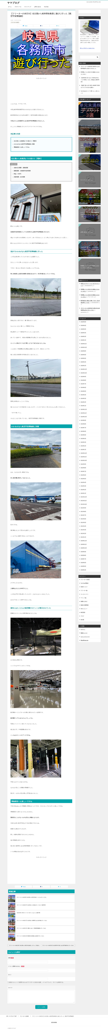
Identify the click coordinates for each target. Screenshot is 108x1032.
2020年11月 (84, 544)
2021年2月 (83, 533)
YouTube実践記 (84, 583)
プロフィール (18, 6)
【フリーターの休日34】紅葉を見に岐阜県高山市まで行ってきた (89, 127)
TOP (12, 1016)
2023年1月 (83, 449)
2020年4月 (83, 570)
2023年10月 (84, 416)
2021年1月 (83, 537)
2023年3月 (83, 442)
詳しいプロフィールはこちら (87, 48)
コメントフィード (85, 636)
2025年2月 (83, 365)
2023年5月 (83, 435)
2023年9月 (83, 420)
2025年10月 (84, 347)
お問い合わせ (37, 6)
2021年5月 (83, 522)
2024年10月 (84, 373)
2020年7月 (83, 559)
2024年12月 (84, 369)
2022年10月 (84, 460)
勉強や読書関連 (84, 605)
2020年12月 (84, 540)
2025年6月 (83, 354)
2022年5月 (83, 478)
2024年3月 (83, 398)
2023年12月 (84, 409)
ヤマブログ (13, 2)
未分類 (82, 619)
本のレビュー (84, 608)
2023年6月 (83, 431)
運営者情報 (54, 1022)
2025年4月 (83, 362)
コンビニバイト (84, 594)
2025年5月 (83, 358)
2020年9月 (83, 551)
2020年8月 (83, 555)
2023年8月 (83, 424)
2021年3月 (83, 529)
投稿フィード (84, 633)
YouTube (46, 6)
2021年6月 (83, 518)
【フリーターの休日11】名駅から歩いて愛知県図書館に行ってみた (31, 928)
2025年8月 (83, 351)
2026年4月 (83, 332)
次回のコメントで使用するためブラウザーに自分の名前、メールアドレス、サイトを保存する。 (36, 982)
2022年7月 (83, 471)
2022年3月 (83, 486)
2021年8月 (83, 511)
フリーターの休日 (15, 22)
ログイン (83, 629)
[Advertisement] (41, 91)
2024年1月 (83, 405)
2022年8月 (83, 467)
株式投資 (83, 612)
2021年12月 (84, 497)
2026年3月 (83, 336)
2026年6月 (83, 325)
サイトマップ (27, 6)
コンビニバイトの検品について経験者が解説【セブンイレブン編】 (89, 145)
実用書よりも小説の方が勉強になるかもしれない (89, 266)
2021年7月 (83, 515)
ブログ (82, 616)
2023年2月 (83, 446)
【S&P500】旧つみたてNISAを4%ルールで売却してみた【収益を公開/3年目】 (90, 79)
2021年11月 (84, 500)
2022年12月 (84, 453)
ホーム (9, 6)
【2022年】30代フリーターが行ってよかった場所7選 (28, 912)
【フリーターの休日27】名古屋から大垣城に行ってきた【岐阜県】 (31, 905)
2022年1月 (83, 493)
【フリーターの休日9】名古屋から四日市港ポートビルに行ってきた (31, 897)
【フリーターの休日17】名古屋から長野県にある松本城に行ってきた (31, 920)
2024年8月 (83, 380)
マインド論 (83, 597)
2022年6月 (83, 475)
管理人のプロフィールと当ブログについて (89, 162)
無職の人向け (84, 601)
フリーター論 (84, 590)
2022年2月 (83, 489)
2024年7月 (83, 383)
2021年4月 (83, 526)
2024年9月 (83, 376)
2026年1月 (83, 340)
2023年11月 (84, 413)
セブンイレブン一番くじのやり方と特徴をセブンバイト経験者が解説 (89, 197)
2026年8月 (83, 321)
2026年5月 (83, 329)
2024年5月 (83, 391)
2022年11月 (84, 456)
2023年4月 (83, 438)
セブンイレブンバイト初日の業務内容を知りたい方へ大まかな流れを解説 (89, 214)
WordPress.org (84, 640)
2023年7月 (83, 427)
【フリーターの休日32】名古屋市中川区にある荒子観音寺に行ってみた (58, 945)
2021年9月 (83, 507)
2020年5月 (83, 566)
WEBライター (84, 586)
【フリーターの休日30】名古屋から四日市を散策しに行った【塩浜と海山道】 (25, 945)
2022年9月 (83, 464)
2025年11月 (84, 343)
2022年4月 (83, 482)
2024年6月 (83, 387)
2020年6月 (83, 562)
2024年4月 (83, 394)
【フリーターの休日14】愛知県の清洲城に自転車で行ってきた (30, 936)
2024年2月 (83, 402)
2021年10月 (84, 504)
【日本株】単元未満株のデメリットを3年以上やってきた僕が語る (89, 110)
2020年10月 (84, 548)
